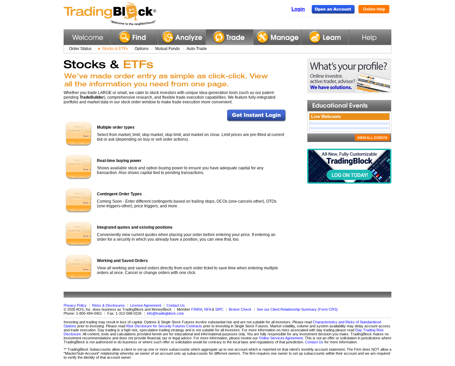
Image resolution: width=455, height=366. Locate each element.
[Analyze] (182, 37)
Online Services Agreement (281, 338)
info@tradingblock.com (165, 313)
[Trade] (229, 37)
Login (298, 9)
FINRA (196, 309)
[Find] (134, 37)
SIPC (219, 309)
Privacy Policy (75, 305)
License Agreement (145, 305)
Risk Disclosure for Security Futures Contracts (164, 326)
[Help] (370, 37)
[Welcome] (87, 37)
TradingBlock (127, 14)
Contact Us (176, 305)
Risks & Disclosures (108, 305)
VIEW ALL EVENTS (372, 137)
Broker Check (240, 309)
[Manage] (277, 37)
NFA (207, 309)
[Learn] (324, 37)
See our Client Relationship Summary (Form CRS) (297, 309)
